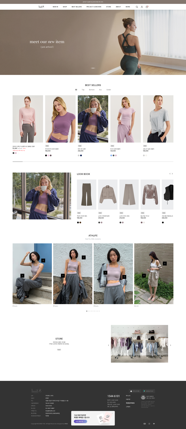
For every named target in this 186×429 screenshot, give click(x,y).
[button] (91, 68)
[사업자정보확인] (56, 413)
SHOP (65, 7)
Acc (100, 90)
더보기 (59, 349)
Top (83, 90)
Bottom (91, 90)
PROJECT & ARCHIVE (94, 7)
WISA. (66, 423)
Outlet (108, 90)
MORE (128, 7)
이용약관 (128, 399)
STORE (108, 7)
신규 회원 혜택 (93, 2)
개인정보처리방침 (130, 403)
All (76, 90)
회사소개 (128, 395)
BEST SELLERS (77, 7)
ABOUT (118, 7)
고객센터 (128, 406)
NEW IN (55, 7)
